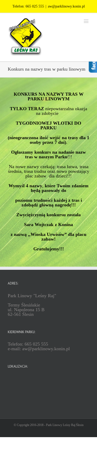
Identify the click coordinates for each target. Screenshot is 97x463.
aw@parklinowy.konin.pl (66, 6)
